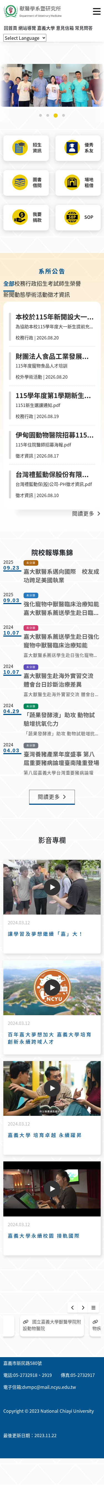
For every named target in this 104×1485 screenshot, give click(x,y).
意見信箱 (65, 27)
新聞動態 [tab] (14, 294)
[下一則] (83, 1307)
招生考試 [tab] (48, 283)
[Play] (52, 887)
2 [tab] (47, 115)
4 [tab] (63, 115)
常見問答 (84, 27)
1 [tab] (40, 115)
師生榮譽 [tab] (70, 283)
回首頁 (10, 27)
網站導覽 (27, 27)
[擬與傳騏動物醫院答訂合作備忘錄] (52, 85)
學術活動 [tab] (37, 294)
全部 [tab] (8, 283)
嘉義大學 (46, 27)
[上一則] (72, 1307)
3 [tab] (56, 115)
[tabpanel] (52, 85)
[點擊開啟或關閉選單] (97, 11)
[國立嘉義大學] (33, 10)
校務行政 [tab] (25, 283)
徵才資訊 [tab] (59, 294)
